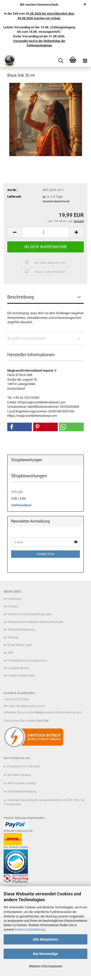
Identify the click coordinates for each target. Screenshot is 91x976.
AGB (10, 652)
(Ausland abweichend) (56, 201)
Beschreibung (20, 297)
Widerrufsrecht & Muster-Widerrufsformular (35, 622)
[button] (14, 232)
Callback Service (18, 668)
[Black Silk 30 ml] (45, 119)
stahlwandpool (21, 505)
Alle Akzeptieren (45, 939)
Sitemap (12, 637)
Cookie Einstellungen (21, 675)
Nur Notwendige (45, 954)
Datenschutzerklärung (30, 929)
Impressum (14, 599)
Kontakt (12, 606)
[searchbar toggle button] (61, 61)
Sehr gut (17, 491)
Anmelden (45, 554)
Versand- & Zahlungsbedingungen (29, 614)
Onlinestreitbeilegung (21, 629)
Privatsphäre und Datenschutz (27, 660)
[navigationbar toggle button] (85, 61)
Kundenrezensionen (26, 338)
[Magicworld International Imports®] (8, 61)
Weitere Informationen (45, 966)
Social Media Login (19, 645)
